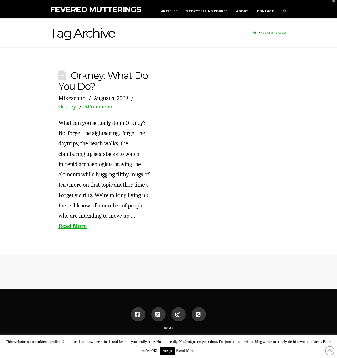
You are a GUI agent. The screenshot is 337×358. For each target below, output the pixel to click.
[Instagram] (178, 314)
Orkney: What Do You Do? (103, 80)
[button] (332, 5)
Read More (72, 226)
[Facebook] (138, 314)
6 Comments (98, 106)
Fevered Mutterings (95, 10)
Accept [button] (167, 351)
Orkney (67, 106)
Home (168, 328)
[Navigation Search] (282, 9)
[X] (158, 314)
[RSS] (199, 314)
